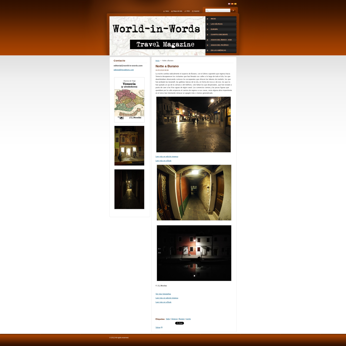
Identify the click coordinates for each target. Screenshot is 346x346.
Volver (158, 327)
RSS (188, 11)
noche (188, 319)
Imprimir (196, 11)
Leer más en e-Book (163, 161)
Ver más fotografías (163, 294)
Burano (181, 319)
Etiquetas (160, 319)
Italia (168, 319)
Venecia (174, 319)
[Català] (235, 4)
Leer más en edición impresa (167, 157)
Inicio (157, 60)
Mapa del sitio (177, 11)
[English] (229, 4)
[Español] (232, 4)
